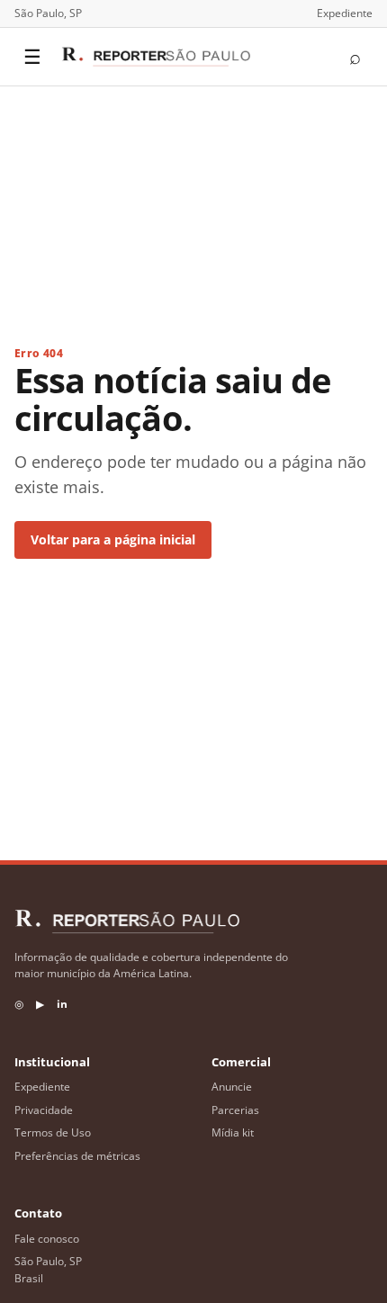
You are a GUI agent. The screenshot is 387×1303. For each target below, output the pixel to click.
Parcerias (235, 1110)
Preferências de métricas (77, 1156)
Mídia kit (233, 1132)
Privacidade (43, 1110)
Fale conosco (46, 1238)
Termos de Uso (52, 1132)
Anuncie (232, 1086)
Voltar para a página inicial (113, 539)
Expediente (345, 13)
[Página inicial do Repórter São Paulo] (155, 57)
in (62, 1003)
